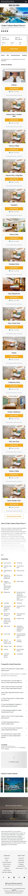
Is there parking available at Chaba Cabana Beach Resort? (11, 711)
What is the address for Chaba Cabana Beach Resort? (12, 669)
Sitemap (7, 868)
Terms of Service (7, 864)
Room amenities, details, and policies (14, 95)
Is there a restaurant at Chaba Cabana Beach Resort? (12, 699)
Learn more (3, 60)
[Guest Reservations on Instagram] (14, 877)
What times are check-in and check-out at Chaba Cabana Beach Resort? (12, 687)
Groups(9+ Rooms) (15, 55)
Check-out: (17, 37)
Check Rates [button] (14, 88)
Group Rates (21, 862)
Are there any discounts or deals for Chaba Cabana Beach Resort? (12, 729)
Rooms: (4, 43)
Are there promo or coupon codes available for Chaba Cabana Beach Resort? (11, 735)
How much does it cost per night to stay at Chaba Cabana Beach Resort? (11, 681)
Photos (3, 55)
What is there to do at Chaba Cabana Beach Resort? (12, 717)
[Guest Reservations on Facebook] (4, 877)
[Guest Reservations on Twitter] (9, 877)
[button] (1, 15)
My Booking (21, 860)
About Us (7, 858)
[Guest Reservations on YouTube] (24, 877)
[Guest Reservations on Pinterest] (19, 877)
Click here (3, 844)
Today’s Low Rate (14, 91)
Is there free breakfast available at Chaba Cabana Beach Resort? (11, 705)
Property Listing (7, 870)
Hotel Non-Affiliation (7, 872)
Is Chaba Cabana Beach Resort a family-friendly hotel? (10, 723)
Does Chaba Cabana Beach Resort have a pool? (12, 693)
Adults (12, 43)
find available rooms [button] (14, 516)
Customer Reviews (6, 862)
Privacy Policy (7, 866)
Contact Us (21, 858)
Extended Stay (21, 866)
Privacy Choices (19, 868)
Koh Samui (22, 747)
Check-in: (4, 37)
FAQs (7, 860)
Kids (20, 43)
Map (8, 55)
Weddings (24, 55)
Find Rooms (14, 49)
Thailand (7, 748)
